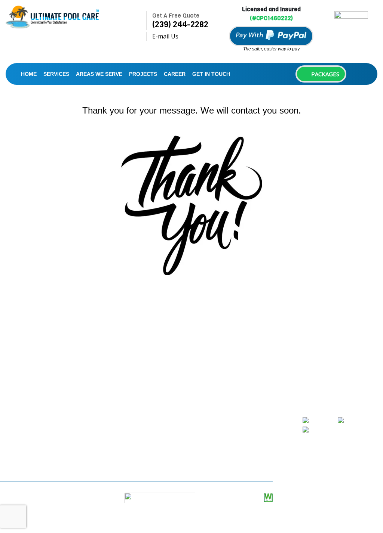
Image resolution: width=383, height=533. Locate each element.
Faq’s (114, 410)
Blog (113, 425)
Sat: (202, 432)
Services (56, 74)
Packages (324, 74)
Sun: (203, 445)
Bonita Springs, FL (36, 378)
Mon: (204, 363)
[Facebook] (319, 420)
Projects (143, 74)
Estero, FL (25, 420)
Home (29, 74)
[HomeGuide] (357, 420)
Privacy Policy (125, 453)
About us (119, 354)
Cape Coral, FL (31, 392)
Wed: (204, 390)
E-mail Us (165, 36)
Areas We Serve (99, 74)
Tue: (203, 376)
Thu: (203, 404)
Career (175, 74)
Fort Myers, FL (31, 434)
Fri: (201, 418)
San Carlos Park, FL (38, 406)
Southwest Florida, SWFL (45, 463)
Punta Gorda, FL (33, 448)
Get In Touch (211, 74)
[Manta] (314, 430)
